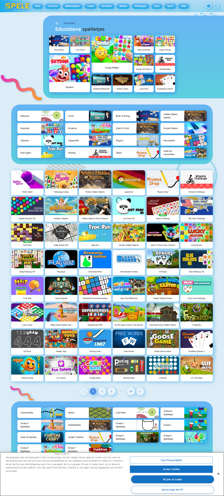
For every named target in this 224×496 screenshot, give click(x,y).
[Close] (218, 474)
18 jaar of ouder (172, 479)
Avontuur (53, 6)
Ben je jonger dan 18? (172, 489)
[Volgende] (140, 391)
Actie (37, 6)
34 (131, 391)
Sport (170, 6)
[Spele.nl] (57, 23)
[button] (209, 6)
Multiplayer (140, 6)
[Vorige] (84, 391)
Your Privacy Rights (171, 460)
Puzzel (91, 6)
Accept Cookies (171, 469)
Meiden (123, 6)
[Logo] (17, 6)
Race (156, 6)
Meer (183, 6)
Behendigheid (72, 6)
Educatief (106, 6)
